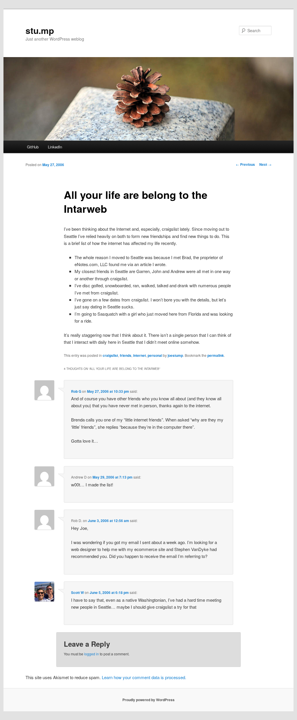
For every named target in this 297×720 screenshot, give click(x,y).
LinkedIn (55, 147)
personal (155, 355)
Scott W (77, 592)
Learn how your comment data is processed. (144, 677)
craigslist (110, 355)
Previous (245, 164)
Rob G (76, 391)
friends (125, 355)
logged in (91, 653)
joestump (175, 355)
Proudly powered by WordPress (148, 699)
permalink (215, 355)
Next (265, 164)
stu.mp (40, 30)
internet (139, 355)
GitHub (33, 147)
